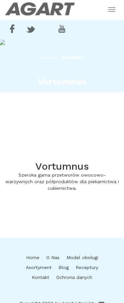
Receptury (87, 267)
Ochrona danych (74, 277)
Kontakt (40, 277)
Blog (64, 267)
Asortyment (39, 267)
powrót (73, 57)
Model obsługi (82, 257)
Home (32, 257)
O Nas (53, 257)
